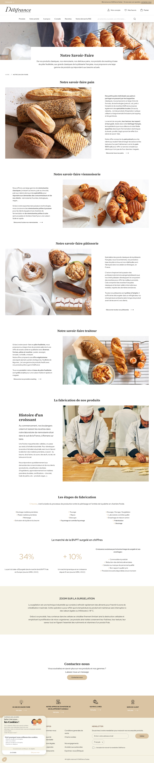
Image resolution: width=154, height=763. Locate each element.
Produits (22, 19)
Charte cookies (70, 737)
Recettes (68, 19)
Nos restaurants (48, 751)
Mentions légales (48, 743)
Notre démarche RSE (83, 19)
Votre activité (34, 19)
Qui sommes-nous (49, 730)
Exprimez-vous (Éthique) (74, 751)
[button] (8, 2)
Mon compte (115, 10)
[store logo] (18, 10)
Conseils (57, 19)
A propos (46, 19)
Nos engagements (71, 743)
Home (7, 74)
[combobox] (117, 18)
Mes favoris (132, 10)
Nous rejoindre (47, 747)
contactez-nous (146, 2)
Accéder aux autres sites (74, 747)
